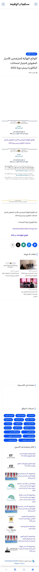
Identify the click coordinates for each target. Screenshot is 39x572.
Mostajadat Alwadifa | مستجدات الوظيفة (15, 562)
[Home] (32, 570)
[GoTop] (6, 570)
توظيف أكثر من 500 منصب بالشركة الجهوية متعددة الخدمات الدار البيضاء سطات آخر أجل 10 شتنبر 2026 (26, 487)
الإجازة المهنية (20, 415)
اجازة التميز (31, 415)
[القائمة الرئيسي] (35, 4)
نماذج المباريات (12, 440)
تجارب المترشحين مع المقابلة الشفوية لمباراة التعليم (29, 274)
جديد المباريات (19, 420)
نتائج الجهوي (31, 436)
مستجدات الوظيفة (29, 428)
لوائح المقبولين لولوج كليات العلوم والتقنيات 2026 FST (26, 465)
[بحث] (3, 4)
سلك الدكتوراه (8, 420)
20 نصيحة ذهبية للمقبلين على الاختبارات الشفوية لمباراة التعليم (29, 294)
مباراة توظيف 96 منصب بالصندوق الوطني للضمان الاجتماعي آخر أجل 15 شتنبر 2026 (26, 508)
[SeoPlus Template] (33, 561)
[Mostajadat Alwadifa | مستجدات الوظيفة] (19, 4)
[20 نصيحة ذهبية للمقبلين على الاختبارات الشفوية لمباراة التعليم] (28, 283)
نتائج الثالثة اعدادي (14, 432)
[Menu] (15, 570)
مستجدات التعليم (31, 54)
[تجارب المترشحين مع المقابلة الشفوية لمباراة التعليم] (28, 265)
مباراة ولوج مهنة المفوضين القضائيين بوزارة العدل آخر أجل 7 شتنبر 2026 (27, 518)
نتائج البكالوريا (30, 432)
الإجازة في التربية (9, 415)
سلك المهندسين (30, 424)
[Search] (24, 570)
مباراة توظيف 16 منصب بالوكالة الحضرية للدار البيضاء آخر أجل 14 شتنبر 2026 (26, 548)
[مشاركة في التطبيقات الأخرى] (12, 245)
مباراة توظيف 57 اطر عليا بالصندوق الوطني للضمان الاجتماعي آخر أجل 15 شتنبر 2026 (26, 476)
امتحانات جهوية (30, 420)
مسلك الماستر (17, 428)
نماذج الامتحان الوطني (28, 440)
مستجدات (8, 424)
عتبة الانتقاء (18, 424)
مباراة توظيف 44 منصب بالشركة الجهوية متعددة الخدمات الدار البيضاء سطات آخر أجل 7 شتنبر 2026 (27, 498)
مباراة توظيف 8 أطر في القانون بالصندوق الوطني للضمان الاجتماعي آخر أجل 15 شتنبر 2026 (26, 538)
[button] (29, 245)
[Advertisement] (19, 31)
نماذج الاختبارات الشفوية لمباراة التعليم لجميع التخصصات (10, 274)
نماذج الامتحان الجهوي (15, 436)
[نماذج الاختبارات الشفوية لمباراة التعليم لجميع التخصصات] (10, 265)
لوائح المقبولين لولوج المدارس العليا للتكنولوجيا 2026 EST (27, 455)
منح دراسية (8, 428)
